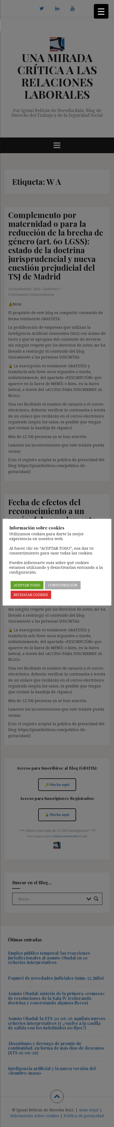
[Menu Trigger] (101, 11)
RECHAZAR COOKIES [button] (31, 594)
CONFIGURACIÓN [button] (62, 585)
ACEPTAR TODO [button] (27, 585)
